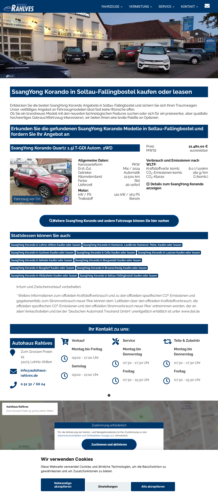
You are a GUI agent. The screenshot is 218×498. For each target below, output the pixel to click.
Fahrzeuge (110, 7)
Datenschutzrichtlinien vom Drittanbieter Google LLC (86, 435)
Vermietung (139, 7)
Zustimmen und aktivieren (109, 444)
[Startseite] (18, 7)
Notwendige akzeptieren (63, 484)
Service (165, 7)
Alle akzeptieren (153, 486)
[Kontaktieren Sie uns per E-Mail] (207, 6)
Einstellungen (108, 486)
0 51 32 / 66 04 (33, 384)
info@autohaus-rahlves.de (34, 373)
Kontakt (188, 7)
